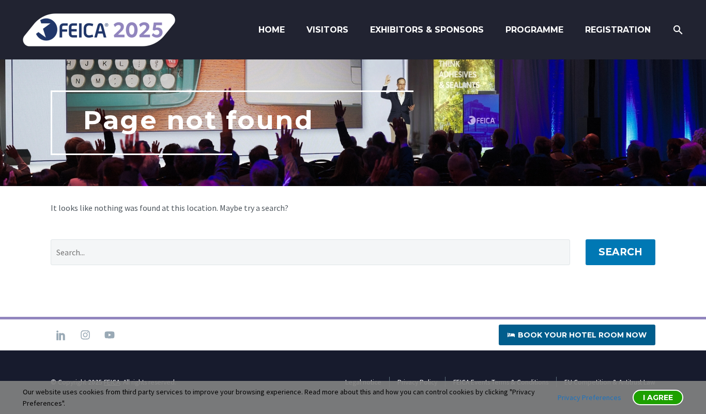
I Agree (658, 397)
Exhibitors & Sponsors (427, 30)
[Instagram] (85, 335)
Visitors (327, 30)
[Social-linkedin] (61, 335)
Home (271, 30)
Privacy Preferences (589, 397)
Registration (618, 30)
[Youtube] (109, 335)
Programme (534, 30)
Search (620, 252)
